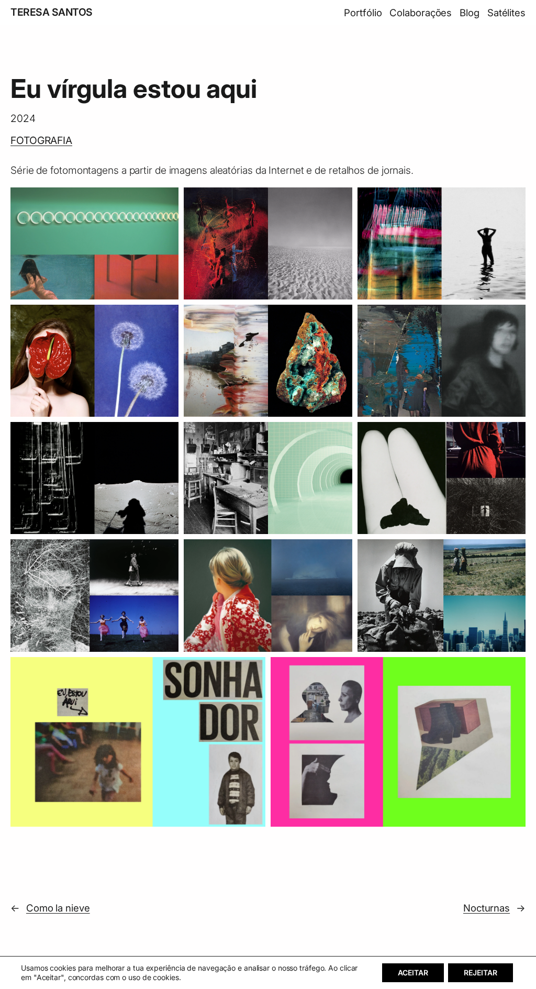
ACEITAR (413, 972)
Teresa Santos (51, 12)
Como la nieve (58, 908)
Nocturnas (486, 908)
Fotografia (41, 140)
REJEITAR (480, 972)
